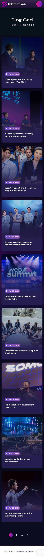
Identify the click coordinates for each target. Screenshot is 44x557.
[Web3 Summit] (14, 4)
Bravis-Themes (34, 551)
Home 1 (14, 25)
